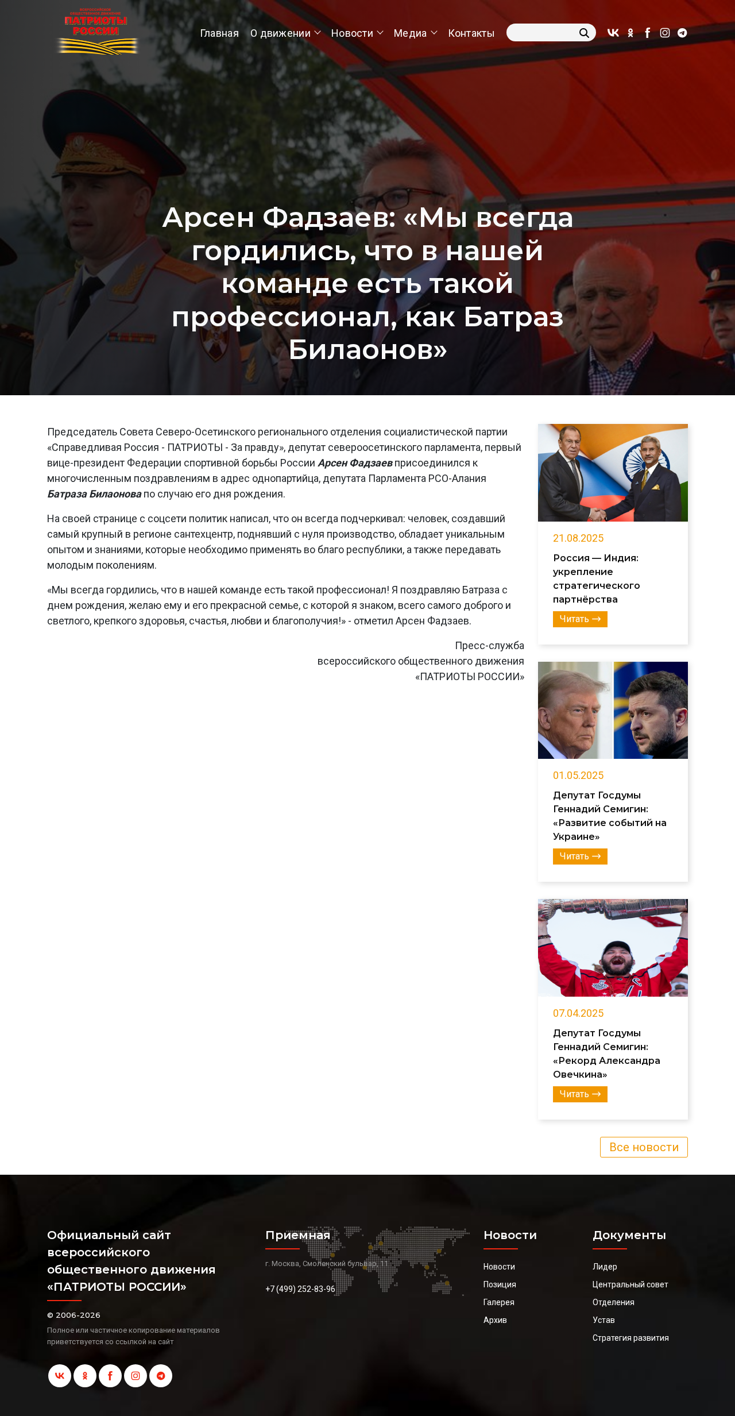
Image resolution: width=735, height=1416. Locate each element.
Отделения (614, 1302)
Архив (495, 1320)
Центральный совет (630, 1284)
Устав (604, 1320)
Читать (574, 619)
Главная (219, 33)
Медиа (410, 33)
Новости (352, 33)
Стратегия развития (631, 1337)
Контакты (471, 33)
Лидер (605, 1266)
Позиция (499, 1284)
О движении (280, 33)
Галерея (498, 1302)
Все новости (644, 1147)
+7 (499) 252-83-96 (300, 1289)
